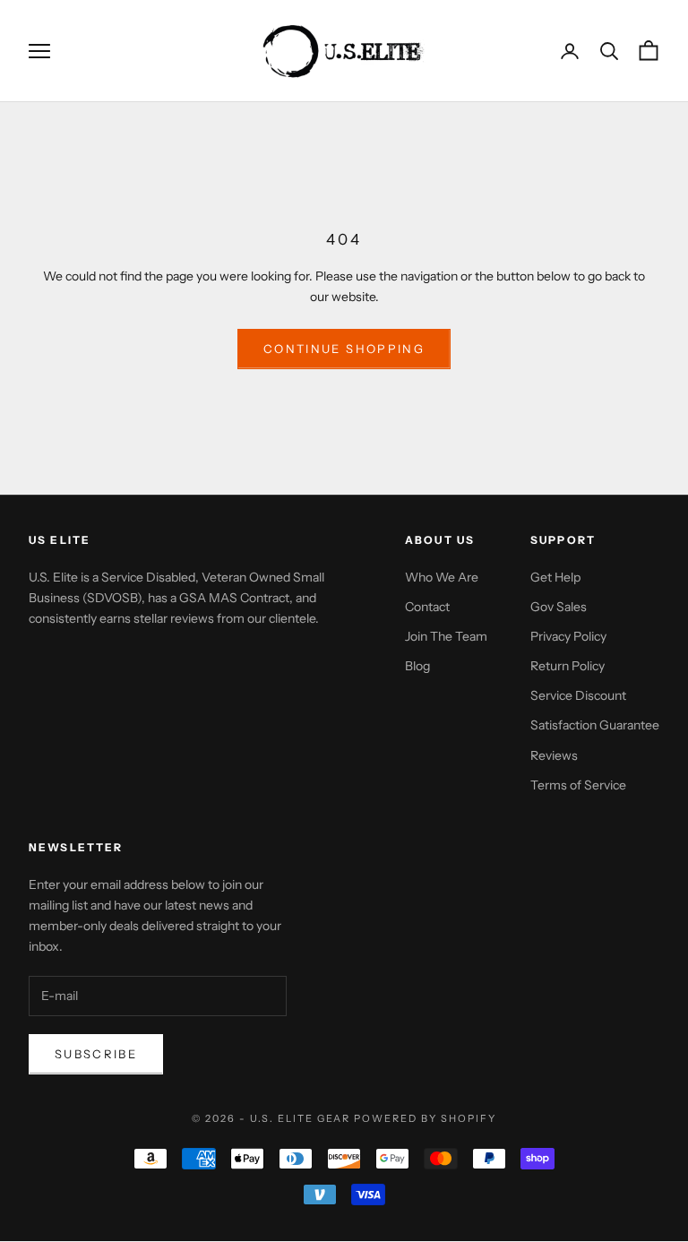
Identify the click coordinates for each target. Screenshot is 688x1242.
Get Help (555, 577)
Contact (427, 607)
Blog (417, 666)
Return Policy (567, 666)
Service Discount (578, 695)
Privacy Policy (568, 636)
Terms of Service (578, 785)
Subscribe (96, 1054)
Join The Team (446, 636)
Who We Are (441, 577)
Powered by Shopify (425, 1118)
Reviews (554, 755)
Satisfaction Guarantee (594, 725)
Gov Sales (558, 607)
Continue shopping (344, 348)
